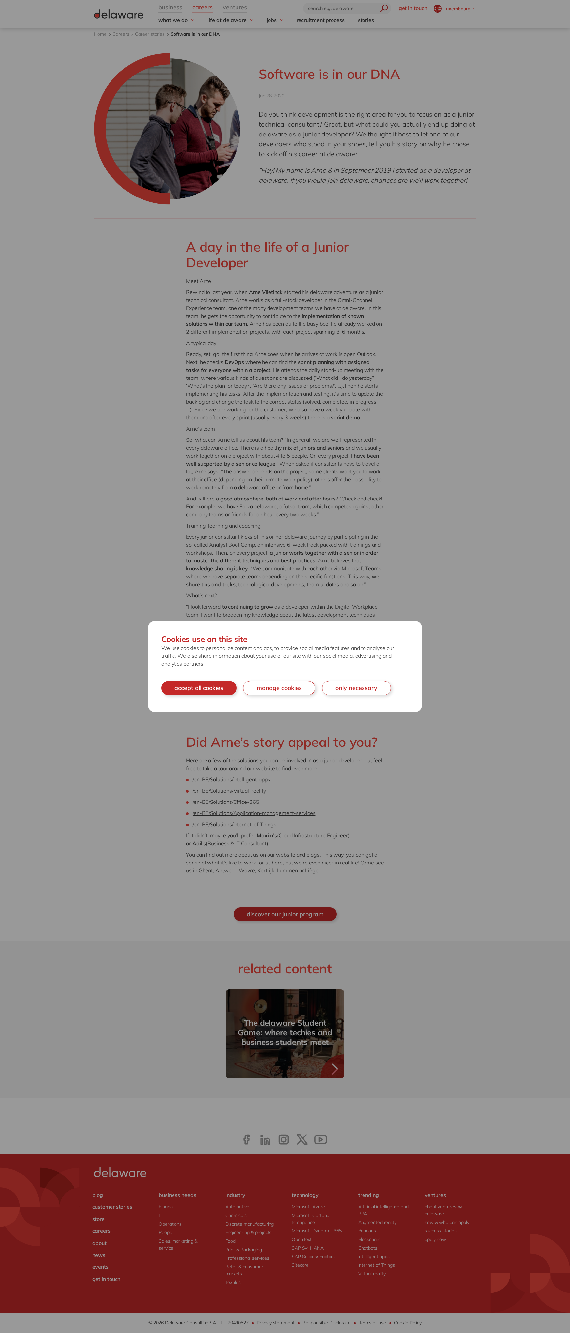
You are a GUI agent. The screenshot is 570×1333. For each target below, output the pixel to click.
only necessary (356, 688)
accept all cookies (198, 688)
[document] (285, 666)
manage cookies (279, 688)
